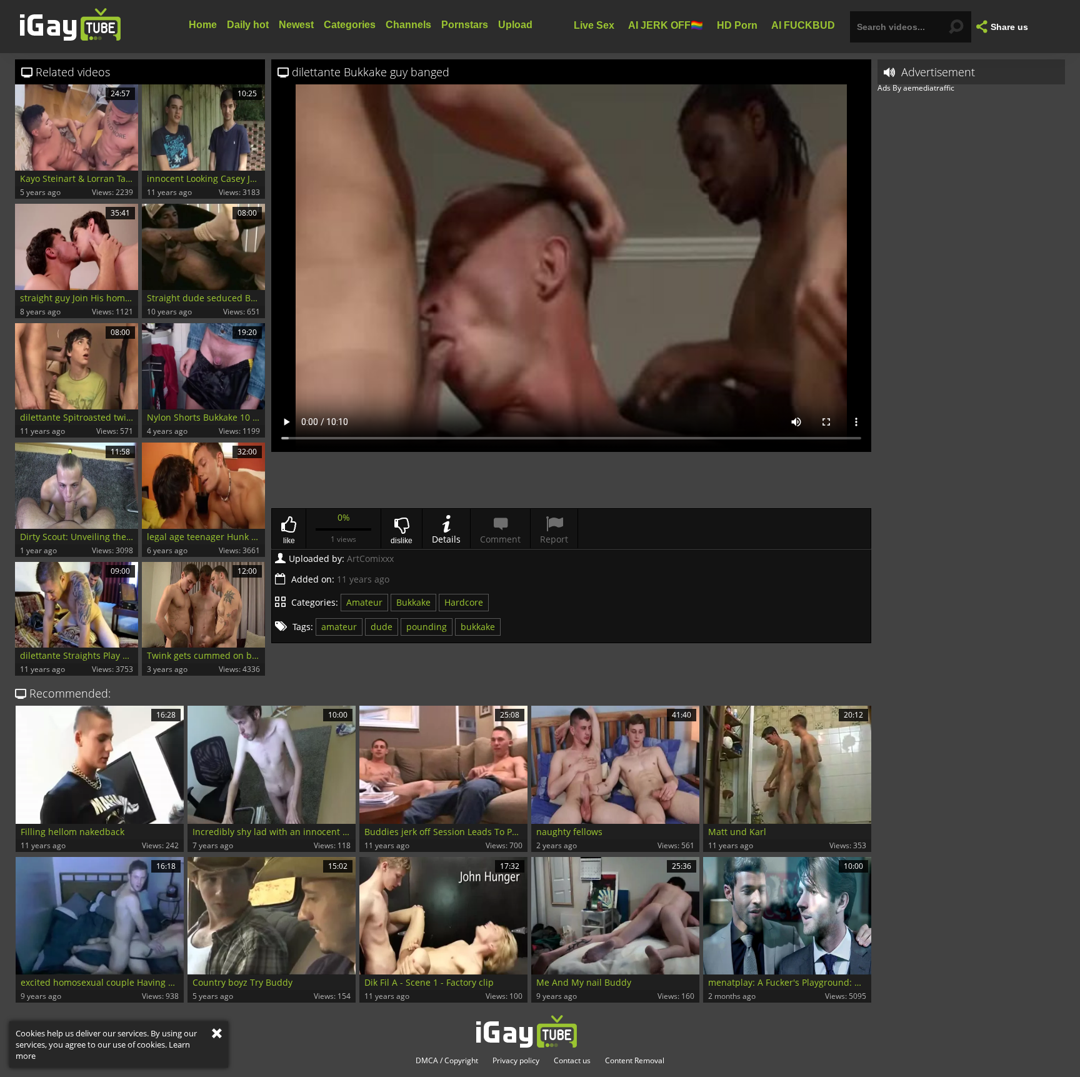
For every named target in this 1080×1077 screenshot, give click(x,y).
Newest (296, 24)
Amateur (364, 602)
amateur (339, 627)
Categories (350, 24)
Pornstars (464, 24)
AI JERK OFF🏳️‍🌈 (665, 24)
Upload (515, 24)
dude (381, 627)
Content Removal (634, 1060)
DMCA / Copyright (447, 1060)
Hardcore (463, 602)
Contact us (572, 1060)
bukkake (478, 627)
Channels (408, 24)
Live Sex (594, 24)
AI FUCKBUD (803, 24)
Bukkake (413, 602)
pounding (426, 627)
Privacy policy (515, 1060)
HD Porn (737, 24)
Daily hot (248, 24)
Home (203, 24)
